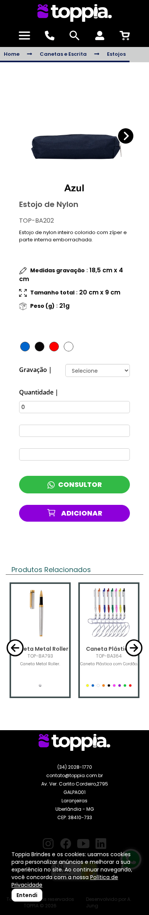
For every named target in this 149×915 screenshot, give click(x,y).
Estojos (116, 54)
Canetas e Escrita (63, 54)
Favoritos (81, 537)
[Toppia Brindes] (74, 13)
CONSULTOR (79, 484)
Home (11, 54)
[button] (126, 136)
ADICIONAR (81, 513)
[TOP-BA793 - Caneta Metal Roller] (40, 613)
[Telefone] (50, 35)
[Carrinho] (124, 35)
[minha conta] (100, 35)
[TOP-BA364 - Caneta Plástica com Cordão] (109, 613)
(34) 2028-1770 (74, 767)
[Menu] (24, 35)
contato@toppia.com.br (74, 775)
